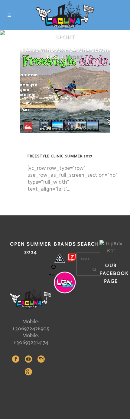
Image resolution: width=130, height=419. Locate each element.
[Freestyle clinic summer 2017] (65, 91)
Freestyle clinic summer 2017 (60, 156)
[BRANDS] (65, 258)
